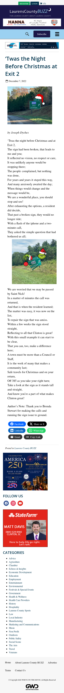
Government (14, 593)
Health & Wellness (17, 596)
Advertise (52, 662)
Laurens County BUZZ (25, 448)
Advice (12, 558)
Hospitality (14, 607)
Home (8, 662)
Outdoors (13, 634)
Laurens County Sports (20, 610)
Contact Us (20, 670)
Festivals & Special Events (21, 589)
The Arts (13, 645)
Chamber (13, 565)
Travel (12, 648)
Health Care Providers (19, 600)
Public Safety (15, 638)
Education (13, 575)
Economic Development (20, 572)
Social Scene (15, 641)
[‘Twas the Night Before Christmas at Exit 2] (30, 106)
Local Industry (16, 617)
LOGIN (35, 3)
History (12, 603)
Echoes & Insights (17, 568)
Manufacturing (16, 620)
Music (12, 627)
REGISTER (24, 3)
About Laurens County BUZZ (29, 662)
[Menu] (57, 34)
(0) (44, 3)
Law (11, 614)
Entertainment (15, 582)
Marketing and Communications (24, 624)
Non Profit (14, 631)
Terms (8, 670)
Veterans (13, 652)
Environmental (16, 586)
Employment (15, 579)
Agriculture (14, 561)
